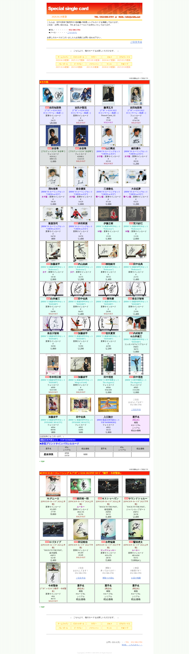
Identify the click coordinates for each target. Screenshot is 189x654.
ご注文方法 (136, 42)
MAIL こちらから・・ (132, 645)
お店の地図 (136, 578)
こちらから (72, 32)
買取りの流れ (108, 578)
